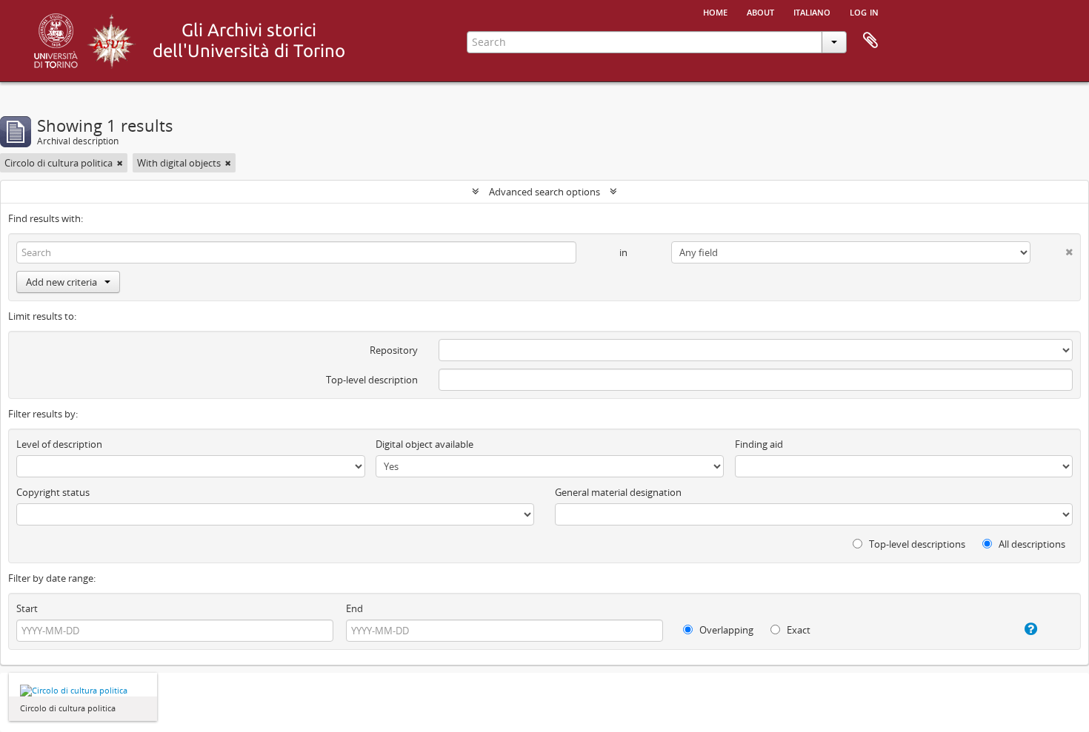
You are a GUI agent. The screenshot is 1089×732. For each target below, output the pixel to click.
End (354, 608)
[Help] (1016, 629)
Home (715, 11)
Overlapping (725, 630)
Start (27, 608)
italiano (811, 11)
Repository (394, 350)
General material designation (618, 492)
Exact (797, 630)
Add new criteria (61, 282)
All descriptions (1030, 544)
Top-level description (372, 379)
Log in (864, 11)
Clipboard (870, 40)
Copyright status (53, 492)
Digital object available (424, 444)
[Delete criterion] (1051, 249)
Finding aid (759, 444)
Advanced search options (544, 191)
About (760, 11)
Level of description (59, 444)
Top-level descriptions (916, 544)
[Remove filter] (120, 162)
